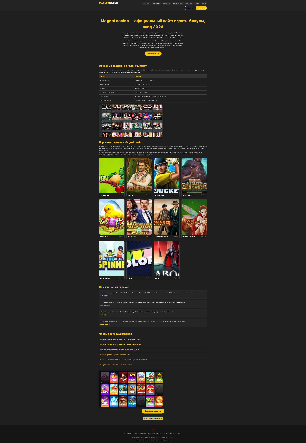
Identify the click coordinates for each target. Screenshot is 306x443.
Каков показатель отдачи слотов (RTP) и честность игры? (120, 339)
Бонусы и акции (177, 3)
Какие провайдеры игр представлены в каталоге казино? (120, 345)
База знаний (156, 3)
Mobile (204, 3)
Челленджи (146, 3)
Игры (197, 3)
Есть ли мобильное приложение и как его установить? (119, 350)
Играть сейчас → (153, 53)
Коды (189, 3)
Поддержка (166, 3)
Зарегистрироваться (153, 411)
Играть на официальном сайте (153, 418)
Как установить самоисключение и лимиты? (116, 365)
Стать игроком (201, 8)
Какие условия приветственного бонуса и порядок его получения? (123, 360)
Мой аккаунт (189, 8)
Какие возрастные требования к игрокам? (115, 355)
